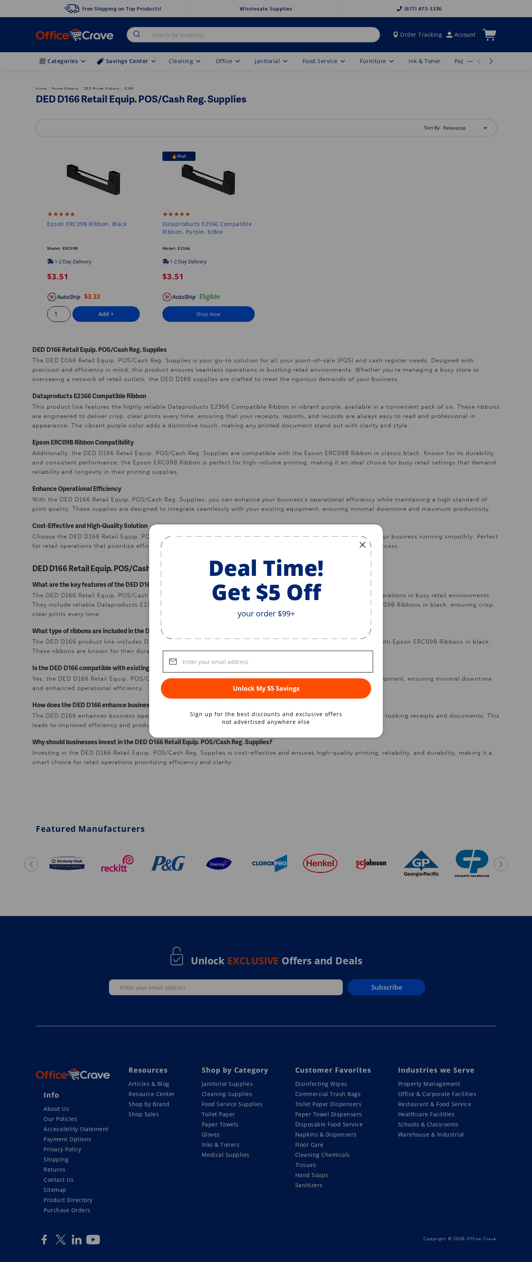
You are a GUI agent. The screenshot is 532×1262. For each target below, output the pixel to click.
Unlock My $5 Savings (266, 688)
